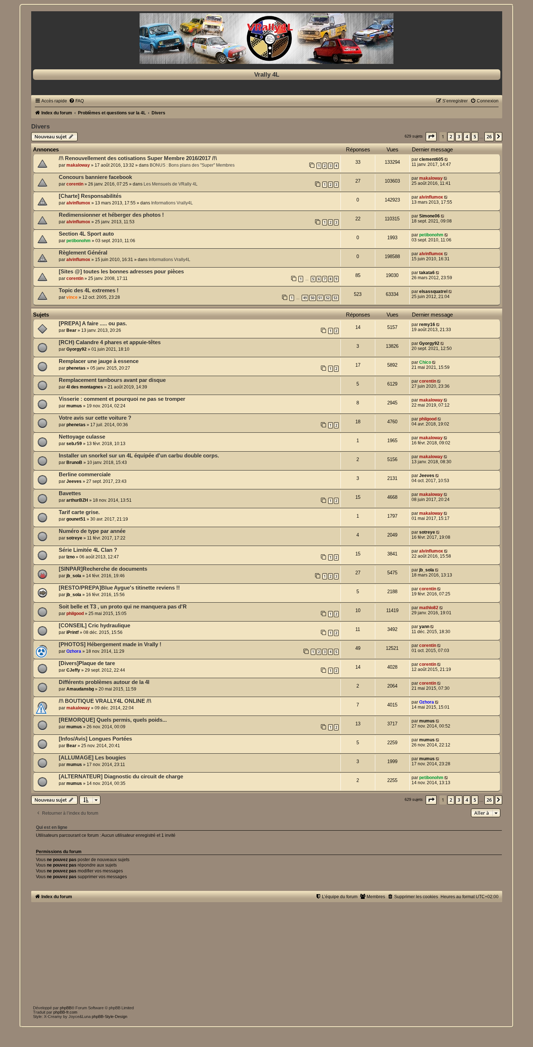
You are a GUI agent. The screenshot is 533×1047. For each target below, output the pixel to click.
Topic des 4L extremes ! (89, 290)
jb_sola (73, 575)
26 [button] (489, 136)
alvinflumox (78, 202)
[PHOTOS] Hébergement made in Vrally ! (110, 644)
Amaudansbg (80, 689)
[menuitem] (76, 100)
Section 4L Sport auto (86, 234)
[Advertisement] (248, 953)
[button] (431, 136)
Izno (70, 556)
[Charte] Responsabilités (90, 196)
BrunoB (74, 462)
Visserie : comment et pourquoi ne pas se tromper (122, 399)
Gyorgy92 (76, 349)
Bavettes (70, 493)
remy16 (427, 324)
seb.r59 (74, 443)
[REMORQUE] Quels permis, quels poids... (113, 720)
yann (424, 626)
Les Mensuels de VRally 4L (171, 184)
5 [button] (475, 136)
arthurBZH (77, 500)
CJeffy (73, 670)
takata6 (427, 272)
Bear (71, 330)
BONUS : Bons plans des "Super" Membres (192, 165)
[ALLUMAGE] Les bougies (92, 758)
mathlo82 (428, 607)
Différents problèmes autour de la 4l (104, 682)
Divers (40, 126)
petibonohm (78, 240)
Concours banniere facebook (95, 177)
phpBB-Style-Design (109, 1016)
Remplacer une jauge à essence (99, 361)
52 (328, 298)
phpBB (65, 1008)
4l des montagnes (84, 387)
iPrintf (72, 632)
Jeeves (74, 481)
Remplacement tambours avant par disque (112, 380)
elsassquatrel (433, 291)
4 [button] (467, 136)
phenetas (76, 368)
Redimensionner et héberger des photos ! (111, 215)
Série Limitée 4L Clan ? (88, 550)
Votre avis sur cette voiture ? (95, 418)
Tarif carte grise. (79, 512)
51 (320, 298)
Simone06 (429, 216)
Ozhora (73, 651)
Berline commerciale (85, 474)
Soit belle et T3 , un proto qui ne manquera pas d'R (123, 607)
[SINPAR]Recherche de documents (103, 569)
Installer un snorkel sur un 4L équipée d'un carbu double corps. (139, 456)
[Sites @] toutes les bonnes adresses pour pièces (121, 271)
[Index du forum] (266, 38)
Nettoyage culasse (82, 437)
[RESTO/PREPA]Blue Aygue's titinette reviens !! (119, 588)
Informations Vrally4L (172, 202)
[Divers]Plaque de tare (87, 663)
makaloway (78, 165)
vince (72, 297)
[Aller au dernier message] (447, 159)
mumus (74, 405)
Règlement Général (83, 253)
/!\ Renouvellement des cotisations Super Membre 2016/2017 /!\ (138, 158)
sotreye (74, 538)
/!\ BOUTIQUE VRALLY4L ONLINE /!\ (105, 701)
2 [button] (451, 136)
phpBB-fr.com (65, 1012)
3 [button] (459, 136)
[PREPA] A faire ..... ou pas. (93, 323)
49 (305, 298)
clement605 (431, 159)
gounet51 (76, 519)
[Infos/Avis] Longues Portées (95, 739)
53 (335, 298)
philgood (428, 418)
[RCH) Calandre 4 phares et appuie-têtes (110, 342)
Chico (425, 362)
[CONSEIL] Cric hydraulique (94, 625)
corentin (74, 184)
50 (312, 298)
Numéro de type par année (92, 531)
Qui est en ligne (51, 827)
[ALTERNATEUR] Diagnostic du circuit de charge (121, 776)
